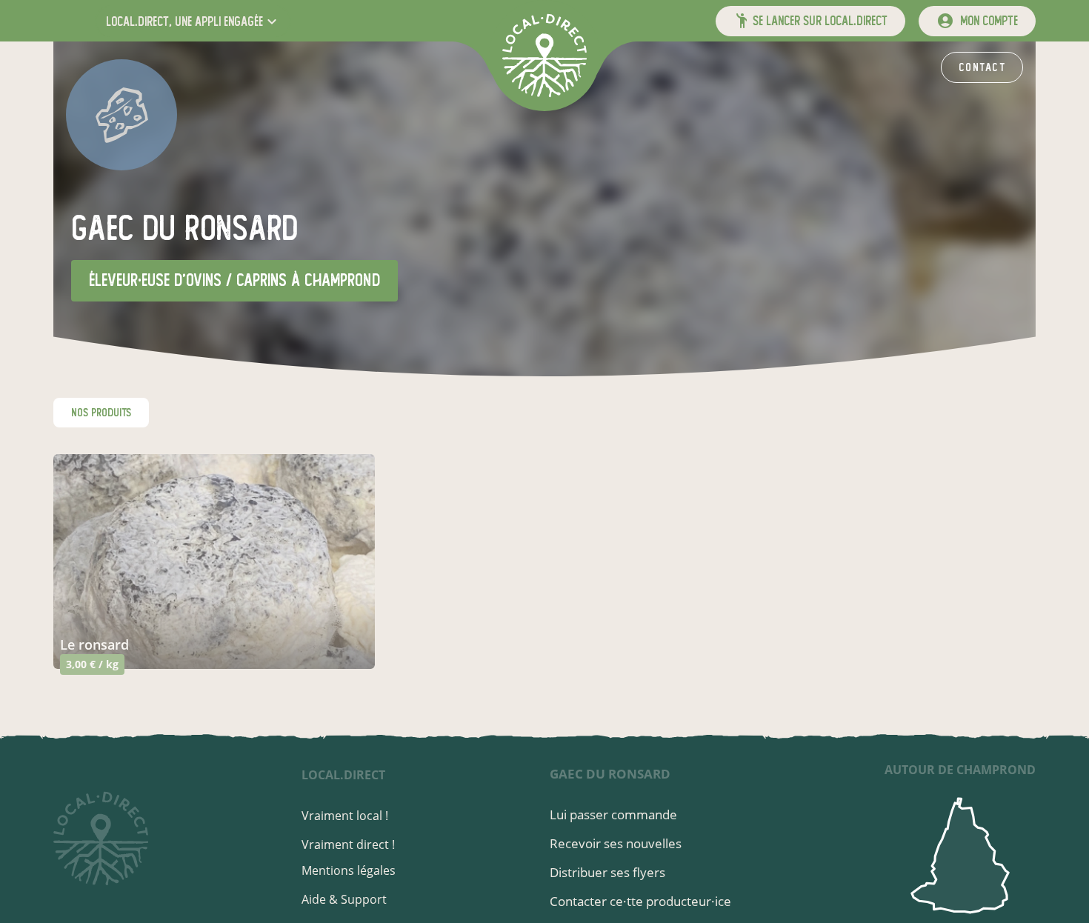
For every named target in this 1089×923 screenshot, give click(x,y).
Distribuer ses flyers (607, 872)
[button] (193, 21)
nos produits (101, 413)
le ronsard (94, 644)
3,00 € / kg (92, 664)
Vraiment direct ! (348, 844)
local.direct (343, 775)
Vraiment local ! (345, 815)
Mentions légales (349, 870)
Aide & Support (344, 899)
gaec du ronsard (610, 773)
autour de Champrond (960, 770)
